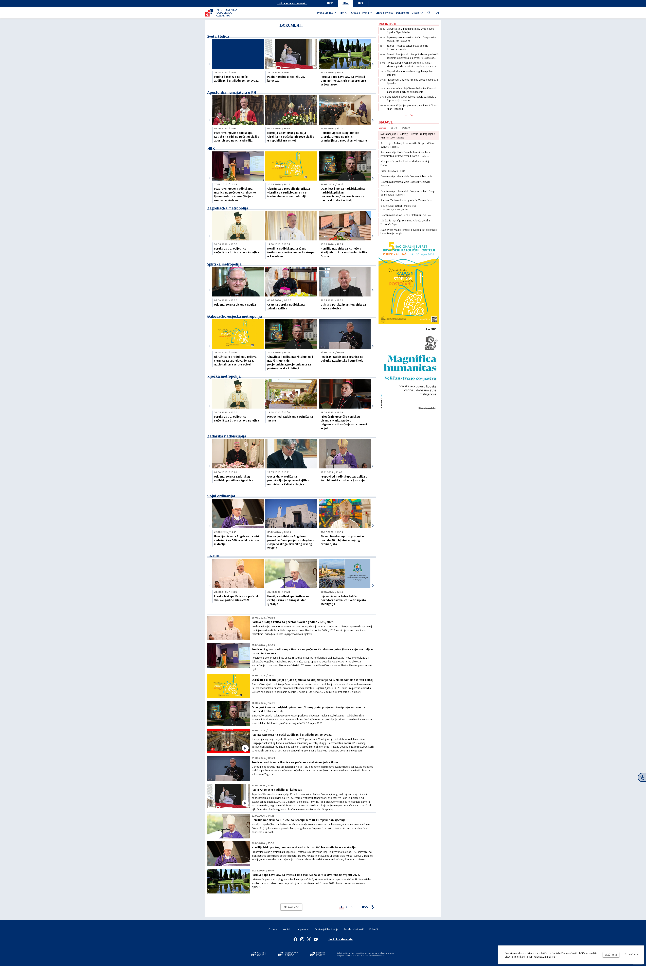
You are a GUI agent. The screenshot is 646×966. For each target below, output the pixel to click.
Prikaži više (291, 907)
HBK (341, 12)
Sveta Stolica (325, 12)
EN (437, 12)
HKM (330, 3)
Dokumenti (402, 12)
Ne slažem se (632, 954)
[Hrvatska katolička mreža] (258, 954)
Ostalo (416, 12)
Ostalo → (407, 127)
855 (365, 907)
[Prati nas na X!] (309, 939)
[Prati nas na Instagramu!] (302, 939)
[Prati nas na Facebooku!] (295, 939)
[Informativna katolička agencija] (288, 954)
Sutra (394, 127)
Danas (382, 127)
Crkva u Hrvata (360, 12)
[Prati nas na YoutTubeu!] (316, 939)
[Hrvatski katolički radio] (317, 954)
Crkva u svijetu (384, 12)
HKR (360, 3)
